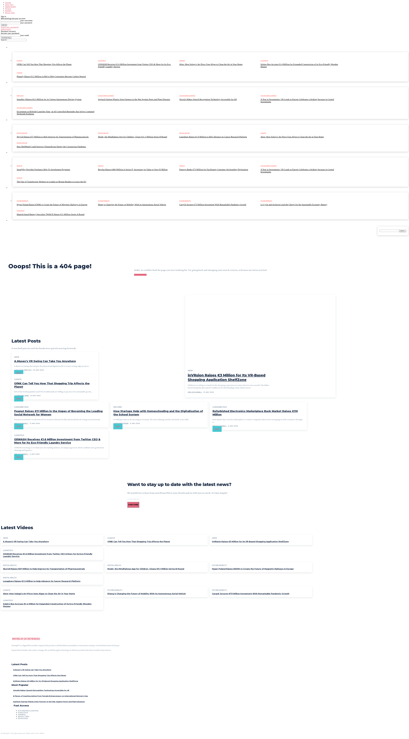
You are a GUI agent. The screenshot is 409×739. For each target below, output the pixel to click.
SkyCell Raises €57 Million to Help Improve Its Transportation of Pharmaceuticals (44, 569)
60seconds (23, 718)
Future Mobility (219, 565)
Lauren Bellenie (21, 396)
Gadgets (22, 714)
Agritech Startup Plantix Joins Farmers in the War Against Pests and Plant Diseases (49, 702)
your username (26, 21)
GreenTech (23, 712)
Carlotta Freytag (22, 370)
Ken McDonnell (195, 392)
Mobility (8, 11)
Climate (8, 3)
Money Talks (10, 13)
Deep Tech (9, 5)
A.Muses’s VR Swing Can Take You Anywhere (45, 361)
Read (19, 373)
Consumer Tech (21, 407)
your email (25, 35)
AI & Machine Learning (28, 711)
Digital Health (10, 7)
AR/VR (16, 357)
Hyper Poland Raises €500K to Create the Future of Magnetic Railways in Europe (253, 569)
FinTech (8, 9)
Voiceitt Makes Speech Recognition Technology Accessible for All (41, 690)
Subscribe (133, 505)
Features (117, 407)
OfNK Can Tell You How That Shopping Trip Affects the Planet (138, 541)
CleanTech (19, 435)
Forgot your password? (10, 27)
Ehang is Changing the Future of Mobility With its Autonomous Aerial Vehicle (146, 594)
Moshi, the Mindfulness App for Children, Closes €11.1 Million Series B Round (145, 569)
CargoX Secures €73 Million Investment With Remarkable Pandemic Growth (250, 594)
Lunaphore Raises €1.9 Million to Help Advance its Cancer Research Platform (41, 581)
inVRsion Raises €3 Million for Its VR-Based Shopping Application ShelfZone (250, 541)
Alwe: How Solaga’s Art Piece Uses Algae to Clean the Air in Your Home (39, 594)
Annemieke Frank (120, 423)
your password (26, 23)
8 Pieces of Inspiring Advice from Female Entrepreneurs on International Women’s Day (50, 696)
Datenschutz (6, 29)
